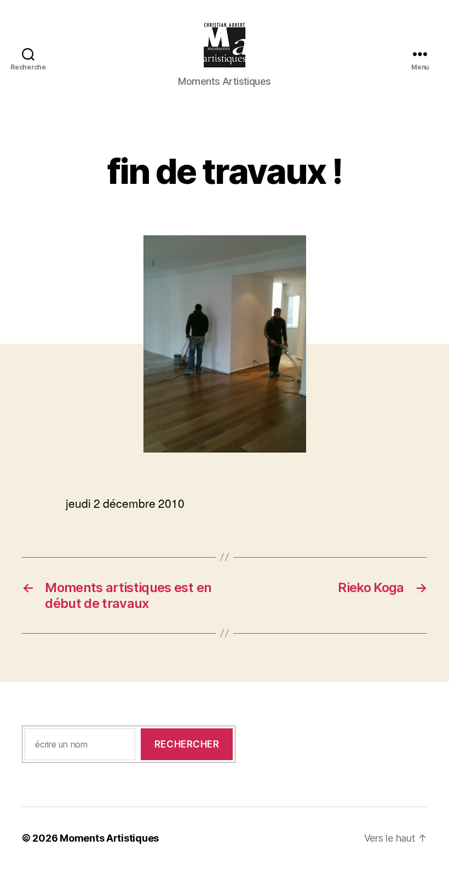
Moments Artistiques (109, 838)
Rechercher (187, 744)
